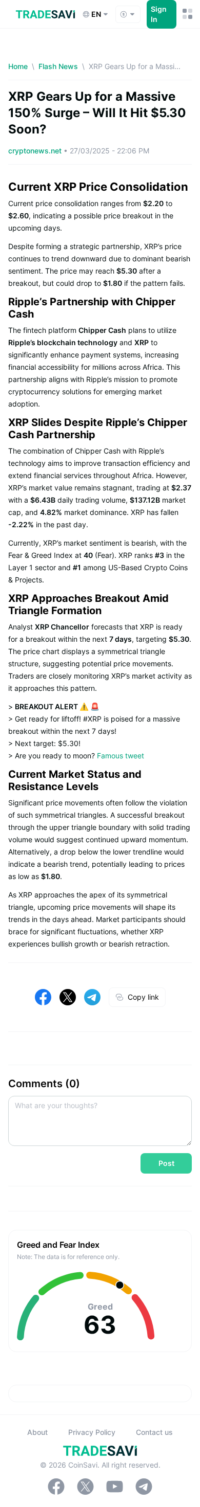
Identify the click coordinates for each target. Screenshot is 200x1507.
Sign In (159, 14)
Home (18, 66)
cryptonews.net (36, 150)
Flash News (58, 66)
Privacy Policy (91, 1432)
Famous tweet (120, 755)
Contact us (154, 1432)
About (37, 1432)
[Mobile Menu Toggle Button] (187, 14)
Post (166, 1163)
